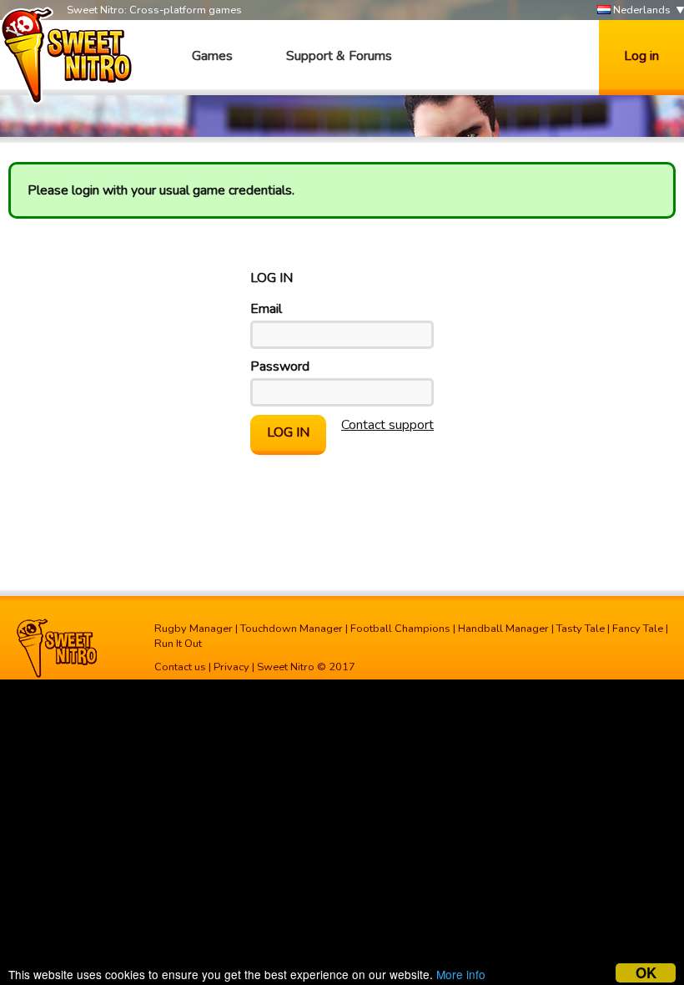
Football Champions (400, 628)
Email (266, 309)
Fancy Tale (637, 628)
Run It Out (178, 643)
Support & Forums (339, 56)
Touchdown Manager (291, 628)
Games (212, 56)
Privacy (231, 666)
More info (460, 974)
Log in (641, 56)
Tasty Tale (580, 628)
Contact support (387, 425)
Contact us (180, 666)
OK (646, 972)
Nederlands (641, 10)
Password (279, 366)
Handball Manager (503, 628)
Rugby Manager (193, 628)
